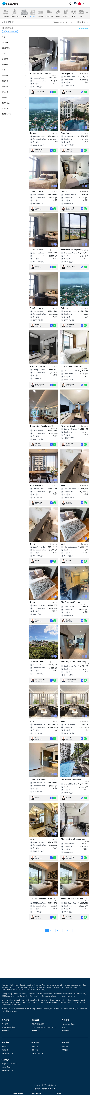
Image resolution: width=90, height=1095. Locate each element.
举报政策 (44, 1089)
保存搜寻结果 (83, 28)
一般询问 (65, 1046)
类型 (3, 37)
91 (67, 930)
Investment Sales (68, 1024)
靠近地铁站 (6, 103)
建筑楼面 (5, 64)
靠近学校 (5, 108)
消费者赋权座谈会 (8, 1027)
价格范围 (5, 59)
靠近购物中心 (6, 114)
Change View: (61, 22)
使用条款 (52, 1089)
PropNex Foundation (9, 1064)
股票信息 (35, 1050)
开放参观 (5, 92)
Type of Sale (6, 42)
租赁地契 (5, 81)
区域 (3, 53)
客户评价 (5, 1024)
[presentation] (52, 68)
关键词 (4, 97)
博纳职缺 (65, 1050)
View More (6, 1031)
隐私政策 (37, 1089)
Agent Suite (6, 1067)
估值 (63, 1027)
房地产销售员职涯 (38, 1024)
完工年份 (5, 86)
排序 (81, 22)
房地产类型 (6, 48)
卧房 (3, 70)
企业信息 (35, 1046)
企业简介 (5, 1046)
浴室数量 (5, 75)
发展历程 (5, 1050)
